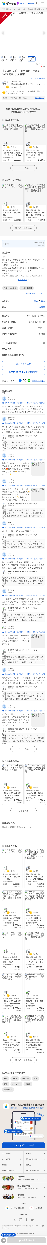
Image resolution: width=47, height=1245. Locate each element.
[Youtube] (32, 1220)
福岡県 (42, 307)
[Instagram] (21, 1220)
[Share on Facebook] (20, 380)
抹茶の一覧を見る (23, 228)
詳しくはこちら (39, 98)
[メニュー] (43, 3)
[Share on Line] (29, 380)
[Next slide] (43, 33)
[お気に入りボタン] (21, 126)
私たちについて (23, 364)
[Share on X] (24, 380)
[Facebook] (26, 1220)
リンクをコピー (38, 381)
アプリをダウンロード (23, 1145)
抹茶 (23, 9)
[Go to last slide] (3, 33)
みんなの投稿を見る (38, 78)
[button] (23, 85)
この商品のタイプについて (34, 293)
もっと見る (23, 168)
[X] (15, 1220)
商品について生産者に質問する (23, 372)
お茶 (18, 9)
